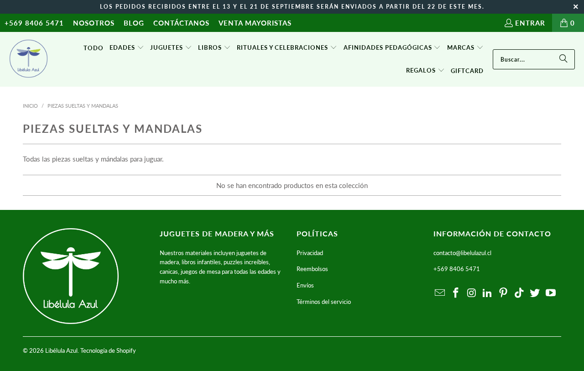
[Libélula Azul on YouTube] (551, 293)
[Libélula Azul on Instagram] (472, 293)
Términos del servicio (324, 301)
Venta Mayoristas (255, 23)
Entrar (530, 23)
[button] (127, 48)
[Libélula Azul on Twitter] (535, 293)
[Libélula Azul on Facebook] (456, 293)
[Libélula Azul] (28, 59)
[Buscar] (563, 59)
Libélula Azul (61, 350)
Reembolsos (312, 268)
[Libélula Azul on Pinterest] (504, 293)
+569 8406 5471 (34, 23)
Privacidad (310, 252)
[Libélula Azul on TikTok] (519, 293)
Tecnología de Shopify (108, 350)
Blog (134, 23)
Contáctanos (181, 23)
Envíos (305, 285)
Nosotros (94, 23)
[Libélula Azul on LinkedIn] (488, 293)
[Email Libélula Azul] (440, 293)
